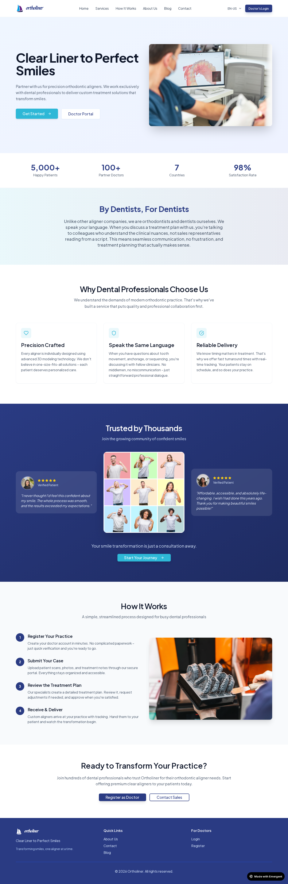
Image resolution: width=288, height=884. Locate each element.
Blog (167, 8)
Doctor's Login (259, 8)
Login (195, 839)
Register (198, 846)
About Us (150, 8)
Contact (184, 8)
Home (84, 8)
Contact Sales (169, 797)
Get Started (33, 113)
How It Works (126, 8)
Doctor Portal (80, 113)
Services (102, 8)
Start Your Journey (140, 557)
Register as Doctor (122, 797)
